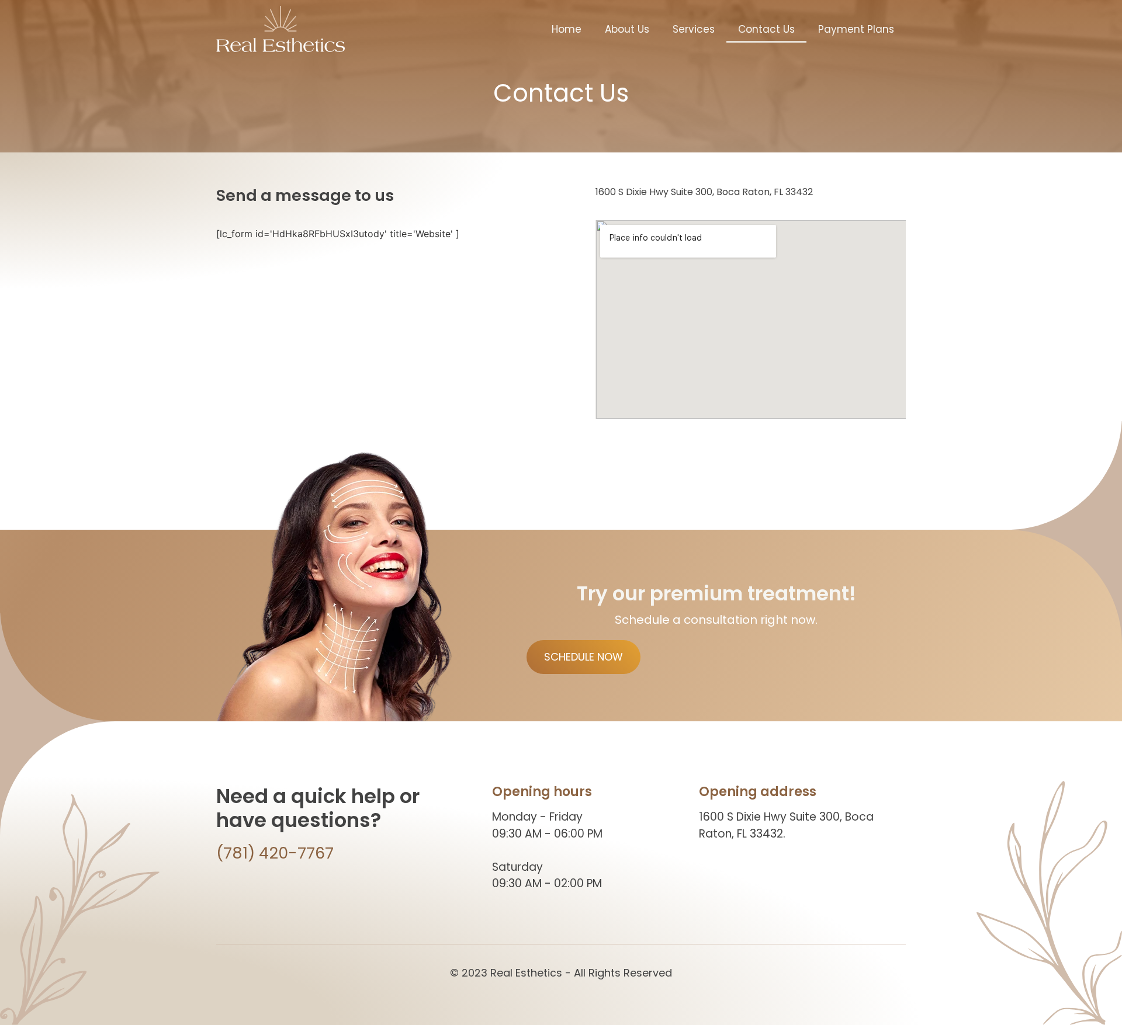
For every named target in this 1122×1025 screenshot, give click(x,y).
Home (566, 29)
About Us (627, 29)
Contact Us (766, 29)
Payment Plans (856, 29)
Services (694, 29)
